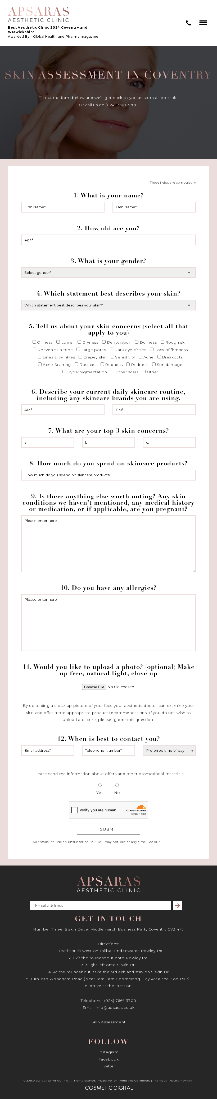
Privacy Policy (107, 1080)
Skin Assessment (109, 1022)
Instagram (108, 1052)
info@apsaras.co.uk (115, 1007)
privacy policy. (172, 842)
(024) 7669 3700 (120, 1000)
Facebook (108, 1059)
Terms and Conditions (134, 1080)
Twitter (108, 1066)
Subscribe (178, 905)
